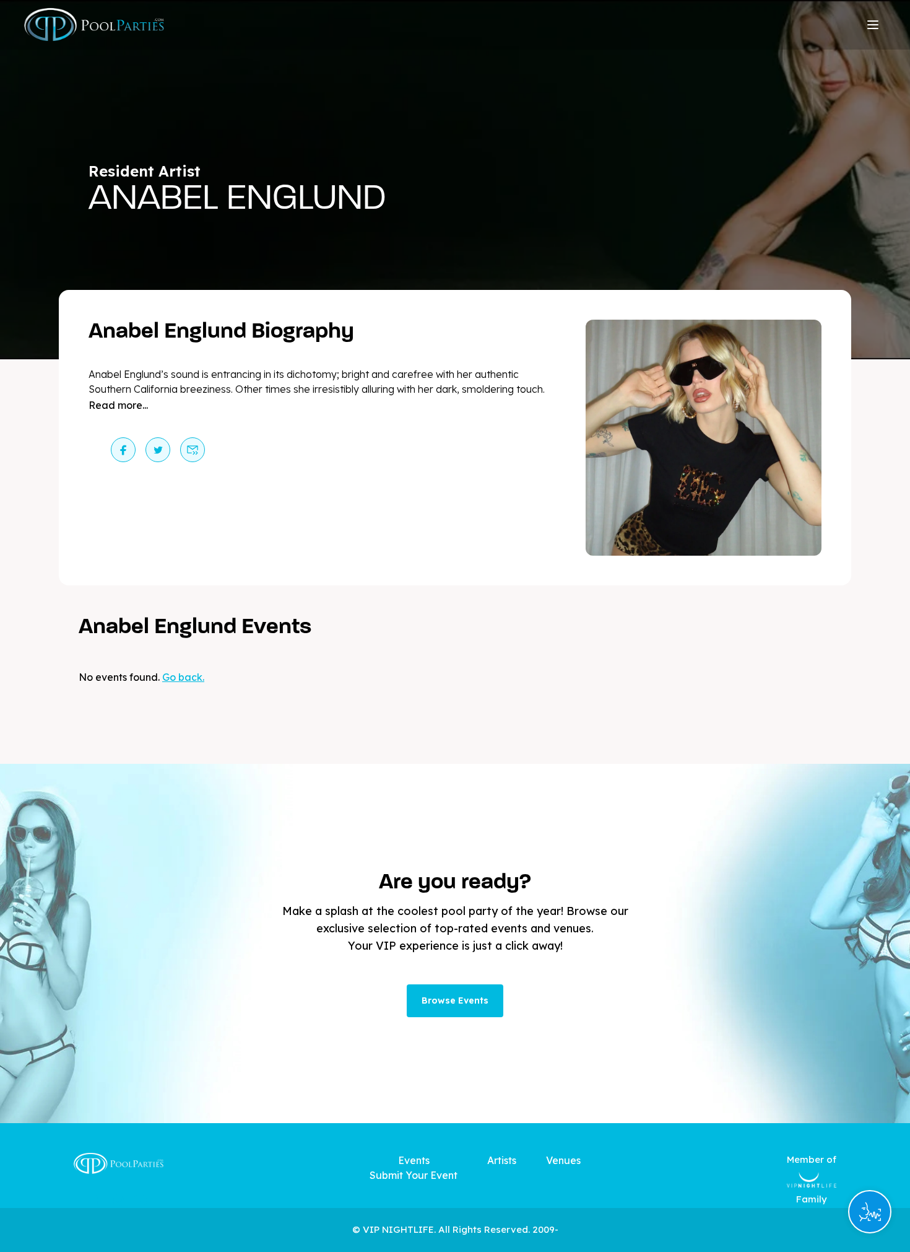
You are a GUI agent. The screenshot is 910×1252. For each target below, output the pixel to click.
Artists (501, 1160)
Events (414, 1160)
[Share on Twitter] (157, 449)
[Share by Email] (192, 449)
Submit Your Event (413, 1175)
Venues (563, 1160)
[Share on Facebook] (123, 449)
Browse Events (455, 1000)
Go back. (183, 677)
